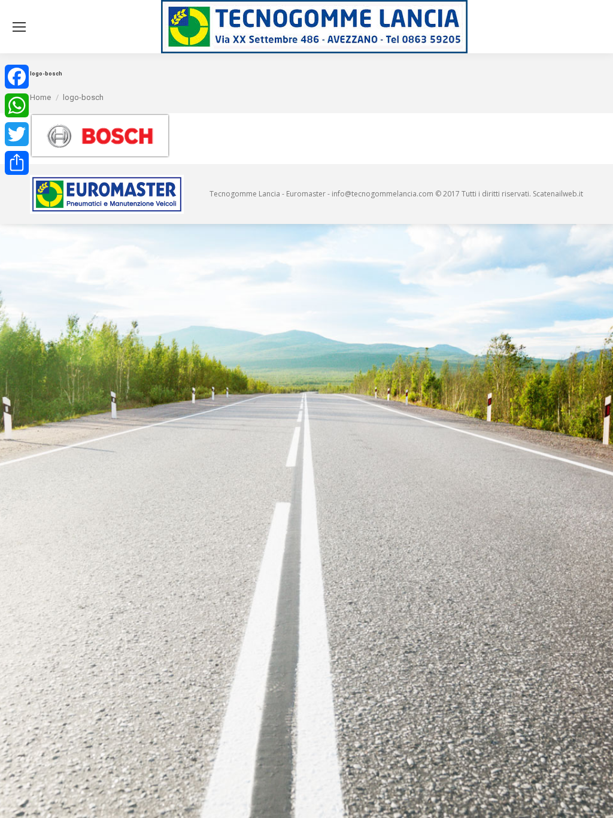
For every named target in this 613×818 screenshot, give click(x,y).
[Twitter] (16, 134)
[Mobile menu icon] (19, 27)
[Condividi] (16, 163)
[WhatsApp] (16, 105)
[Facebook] (16, 76)
